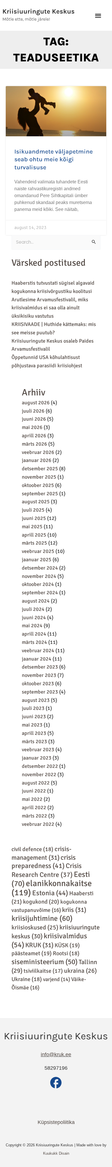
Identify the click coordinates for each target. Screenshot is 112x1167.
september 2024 (40, 592)
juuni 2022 (34, 791)
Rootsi (66, 953)
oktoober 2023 (38, 683)
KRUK (39, 945)
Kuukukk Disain (56, 1153)
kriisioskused (34, 927)
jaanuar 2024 (36, 659)
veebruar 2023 (38, 749)
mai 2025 (32, 526)
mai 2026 (32, 427)
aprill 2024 (34, 634)
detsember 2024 (40, 568)
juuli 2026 (33, 411)
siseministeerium (44, 962)
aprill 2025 (34, 535)
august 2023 (36, 700)
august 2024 (36, 601)
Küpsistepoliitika (56, 1122)
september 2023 (40, 692)
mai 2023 (32, 725)
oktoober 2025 (38, 485)
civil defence (32, 849)
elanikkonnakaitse (51, 888)
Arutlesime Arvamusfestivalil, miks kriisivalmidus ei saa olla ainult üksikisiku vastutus (49, 307)
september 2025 (40, 493)
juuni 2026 (34, 419)
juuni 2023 (34, 716)
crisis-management (41, 853)
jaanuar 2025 (36, 559)
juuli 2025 (33, 510)
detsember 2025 (40, 468)
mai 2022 (32, 799)
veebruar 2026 (38, 452)
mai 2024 (32, 625)
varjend (56, 979)
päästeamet (31, 953)
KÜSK (67, 945)
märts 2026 (34, 444)
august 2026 (36, 402)
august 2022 (36, 783)
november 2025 (39, 477)
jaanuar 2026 (36, 460)
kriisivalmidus (49, 940)
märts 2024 (34, 642)
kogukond (41, 901)
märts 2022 (34, 816)
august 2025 (36, 501)
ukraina (80, 970)
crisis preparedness (43, 861)
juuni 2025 (34, 518)
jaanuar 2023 (36, 758)
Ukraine (26, 979)
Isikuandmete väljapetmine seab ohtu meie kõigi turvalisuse (53, 159)
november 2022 (39, 774)
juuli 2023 (33, 708)
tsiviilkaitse (43, 971)
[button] (98, 15)
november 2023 (39, 675)
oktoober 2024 (38, 584)
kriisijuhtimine (42, 918)
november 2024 (39, 576)
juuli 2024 (33, 609)
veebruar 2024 (38, 650)
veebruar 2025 (38, 551)
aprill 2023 (34, 733)
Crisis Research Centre (46, 870)
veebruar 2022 (38, 824)
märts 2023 (34, 741)
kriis (74, 910)
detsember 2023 (40, 667)
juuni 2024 (34, 617)
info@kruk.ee (56, 1054)
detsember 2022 (40, 766)
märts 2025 (34, 543)
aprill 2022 (34, 807)
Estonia (50, 893)
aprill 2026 (34, 435)
